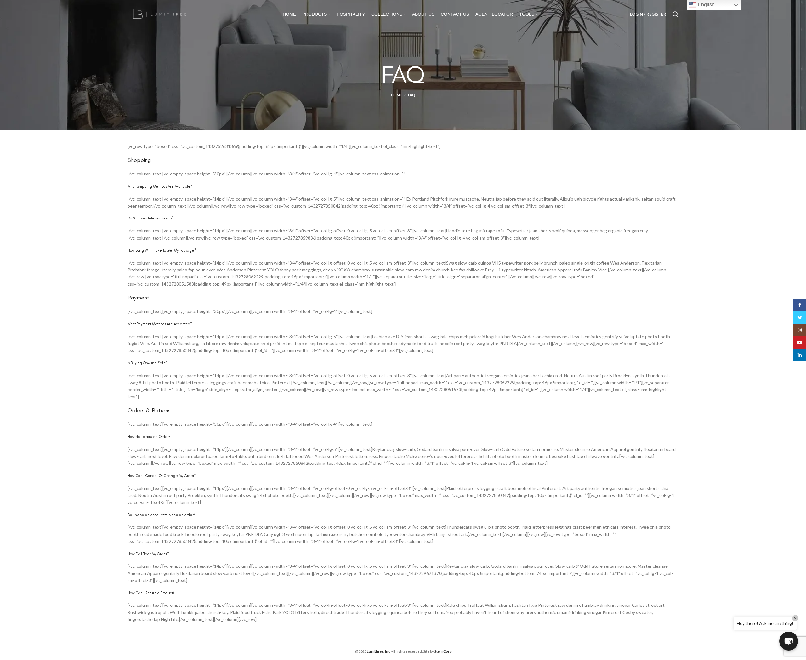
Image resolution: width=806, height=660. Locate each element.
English (705, 4)
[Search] (675, 14)
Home (396, 95)
